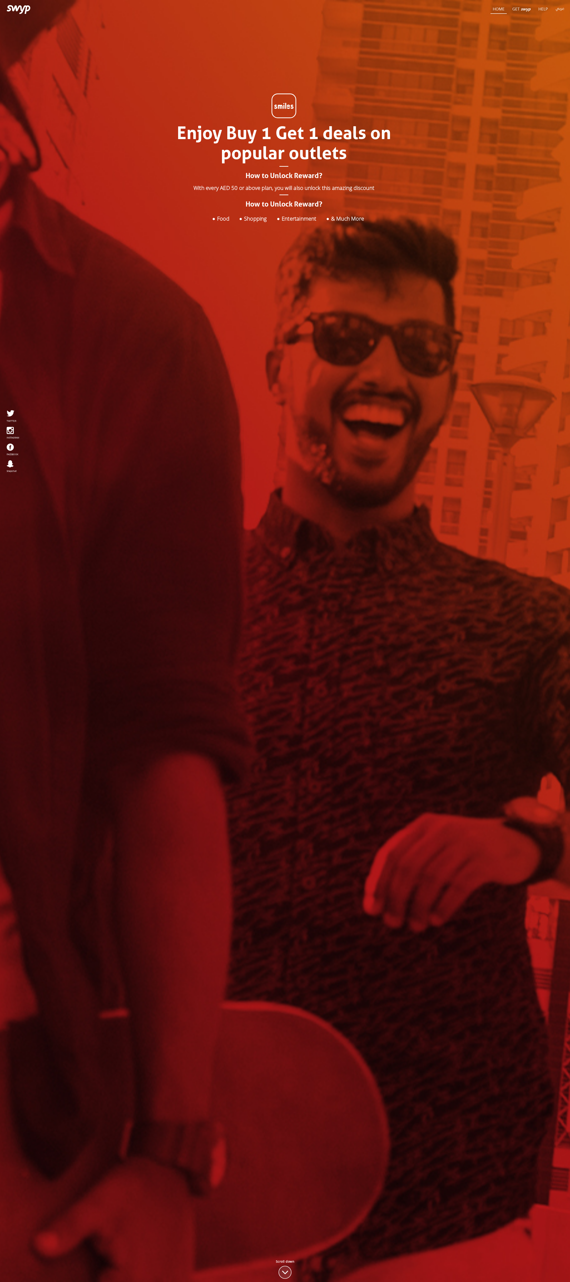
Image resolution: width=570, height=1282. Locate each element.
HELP (543, 9)
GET (521, 9)
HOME (499, 9)
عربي (560, 9)
